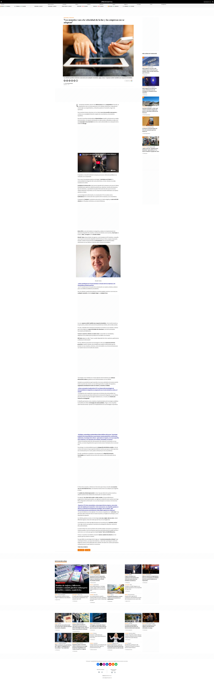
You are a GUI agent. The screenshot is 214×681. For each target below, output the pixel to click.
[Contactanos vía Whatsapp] (102, 672)
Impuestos (101, 4)
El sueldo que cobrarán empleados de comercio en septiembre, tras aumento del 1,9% (80, 598)
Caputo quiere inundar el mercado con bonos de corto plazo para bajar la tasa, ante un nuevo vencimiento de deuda (80, 627)
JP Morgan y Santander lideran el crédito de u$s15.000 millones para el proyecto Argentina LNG (98, 626)
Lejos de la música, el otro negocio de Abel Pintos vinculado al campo (149, 626)
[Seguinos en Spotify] (116, 664)
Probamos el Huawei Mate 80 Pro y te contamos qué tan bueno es (149, 130)
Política (76, 4)
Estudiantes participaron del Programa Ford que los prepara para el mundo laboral (132, 646)
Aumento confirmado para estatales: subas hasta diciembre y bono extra (98, 636)
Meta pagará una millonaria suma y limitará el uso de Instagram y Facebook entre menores (149, 91)
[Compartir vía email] (77, 81)
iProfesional (66, 17)
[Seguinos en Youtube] (110, 664)
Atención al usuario (100, 669)
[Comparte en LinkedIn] (72, 81)
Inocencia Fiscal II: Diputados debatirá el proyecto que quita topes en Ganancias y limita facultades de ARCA (98, 578)
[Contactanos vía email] (99, 672)
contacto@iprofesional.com (107, 677)
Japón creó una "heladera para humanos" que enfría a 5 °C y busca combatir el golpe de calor (150, 150)
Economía (64, 4)
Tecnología (139, 4)
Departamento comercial (113, 670)
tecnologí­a (87, 550)
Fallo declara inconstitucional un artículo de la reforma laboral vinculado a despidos (63, 626)
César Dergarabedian (69, 83)
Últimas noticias (51, 4)
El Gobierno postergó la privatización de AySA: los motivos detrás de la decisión (132, 626)
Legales (113, 4)
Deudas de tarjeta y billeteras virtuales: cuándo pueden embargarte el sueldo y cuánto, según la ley (71, 587)
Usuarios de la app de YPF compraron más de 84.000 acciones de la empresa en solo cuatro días (133, 598)
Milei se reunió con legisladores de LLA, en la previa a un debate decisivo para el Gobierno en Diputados (150, 578)
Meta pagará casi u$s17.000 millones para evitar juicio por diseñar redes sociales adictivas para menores (150, 71)
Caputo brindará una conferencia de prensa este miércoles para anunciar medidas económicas (132, 578)
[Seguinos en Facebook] (98, 664)
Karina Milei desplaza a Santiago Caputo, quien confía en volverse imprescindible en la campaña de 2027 (97, 588)
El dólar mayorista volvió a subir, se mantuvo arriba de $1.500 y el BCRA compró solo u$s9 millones (133, 636)
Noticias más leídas (61, 561)
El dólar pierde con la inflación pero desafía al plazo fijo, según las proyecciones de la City (98, 646)
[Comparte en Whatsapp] (70, 81)
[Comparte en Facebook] (65, 81)
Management (163, 4)
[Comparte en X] (67, 81)
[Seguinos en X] (101, 664)
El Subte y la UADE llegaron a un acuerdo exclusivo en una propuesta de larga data (133, 588)
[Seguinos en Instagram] (104, 664)
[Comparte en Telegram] (74, 81)
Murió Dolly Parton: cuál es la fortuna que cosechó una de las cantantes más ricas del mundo (115, 646)
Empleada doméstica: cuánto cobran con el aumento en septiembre (114, 598)
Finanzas (88, 4)
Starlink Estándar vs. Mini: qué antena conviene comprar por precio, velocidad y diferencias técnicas (150, 110)
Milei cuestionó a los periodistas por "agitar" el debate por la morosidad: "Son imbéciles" (63, 646)
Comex (151, 4)
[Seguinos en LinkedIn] (107, 664)
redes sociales (81, 550)
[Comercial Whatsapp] (115, 672)
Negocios (126, 4)
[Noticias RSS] (113, 664)
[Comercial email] (112, 672)
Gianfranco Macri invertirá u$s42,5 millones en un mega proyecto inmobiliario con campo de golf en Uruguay (79, 647)
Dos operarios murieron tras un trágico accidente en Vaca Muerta (62, 597)
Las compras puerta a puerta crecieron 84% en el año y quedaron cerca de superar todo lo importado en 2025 (98, 598)
